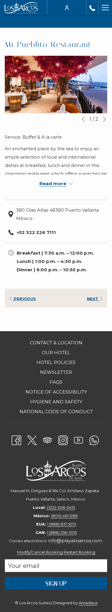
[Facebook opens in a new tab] (16, 439)
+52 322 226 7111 (36, 232)
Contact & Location (56, 342)
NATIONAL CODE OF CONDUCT (56, 411)
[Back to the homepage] (21, 7)
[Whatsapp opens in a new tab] (94, 439)
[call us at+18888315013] (92, 7)
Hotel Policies (56, 362)
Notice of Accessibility (56, 392)
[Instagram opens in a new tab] (63, 439)
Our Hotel (56, 352)
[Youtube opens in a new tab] (78, 439)
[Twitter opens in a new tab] (32, 439)
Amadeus (88, 602)
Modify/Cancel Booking (40, 552)
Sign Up (56, 583)
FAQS (56, 382)
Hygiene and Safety (56, 402)
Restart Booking (79, 552)
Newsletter (56, 372)
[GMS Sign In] (67, 7)
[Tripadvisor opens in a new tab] (47, 439)
